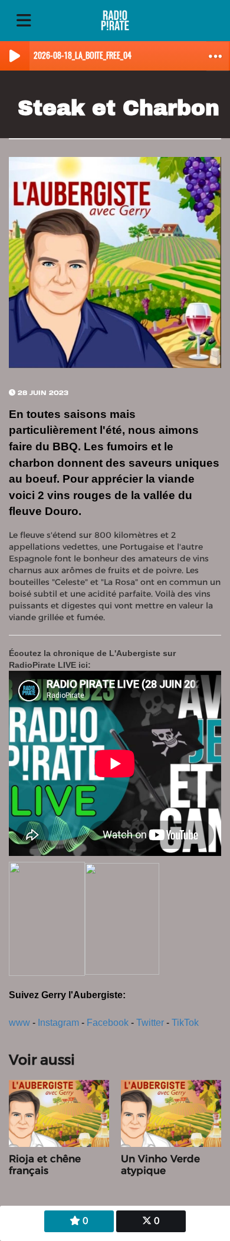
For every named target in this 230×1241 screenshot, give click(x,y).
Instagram (58, 1023)
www (19, 1023)
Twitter (150, 1023)
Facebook (108, 1023)
